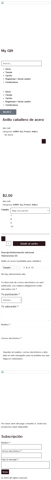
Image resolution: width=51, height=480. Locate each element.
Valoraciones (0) (9, 255)
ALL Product (25, 131)
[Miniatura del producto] (44, 141)
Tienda (8, 72)
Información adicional (23, 252)
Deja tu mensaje (10, 459)
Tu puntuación (10, 294)
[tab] (7, 252)
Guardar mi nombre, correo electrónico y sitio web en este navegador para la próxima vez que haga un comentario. (26, 355)
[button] (25, 88)
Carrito (8, 75)
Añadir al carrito (29, 243)
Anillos (35, 131)
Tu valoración (10, 306)
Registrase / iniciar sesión (18, 78)
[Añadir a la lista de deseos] (3, 238)
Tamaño (5, 209)
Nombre (5, 324)
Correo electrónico (11, 338)
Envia (5, 472)
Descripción (7, 252)
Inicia (8, 69)
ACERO (16, 131)
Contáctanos (11, 82)
